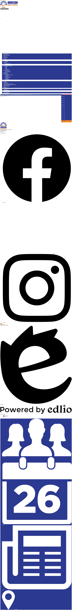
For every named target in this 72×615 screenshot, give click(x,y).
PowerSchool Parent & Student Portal (9, 41)
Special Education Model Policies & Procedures (10, 42)
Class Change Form (8, 21)
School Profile (5, 15)
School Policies (6, 14)
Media (4, 44)
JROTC (6, 26)
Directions (16, 609)
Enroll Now (3, 7)
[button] (3, 88)
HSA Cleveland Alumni (7, 50)
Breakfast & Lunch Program (9, 32)
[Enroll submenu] (5, 46)
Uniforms (6, 36)
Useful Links (5, 45)
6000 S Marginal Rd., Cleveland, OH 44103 (6, 129)
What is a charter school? (7, 12)
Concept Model (6, 19)
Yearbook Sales (7, 27)
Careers (5, 16)
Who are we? (5, 11)
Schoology (6, 34)
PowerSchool (7, 33)
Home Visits (5, 39)
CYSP (6, 25)
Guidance (5, 20)
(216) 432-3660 (4, 130)
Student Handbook (7, 29)
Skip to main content (3, 0)
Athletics (6, 24)
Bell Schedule (5, 30)
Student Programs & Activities (8, 23)
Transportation (7, 35)
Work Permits (7, 37)
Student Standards (6, 28)
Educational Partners (6, 13)
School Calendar (6, 31)
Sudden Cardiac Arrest (7, 43)
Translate (6, 325)
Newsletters (5, 40)
